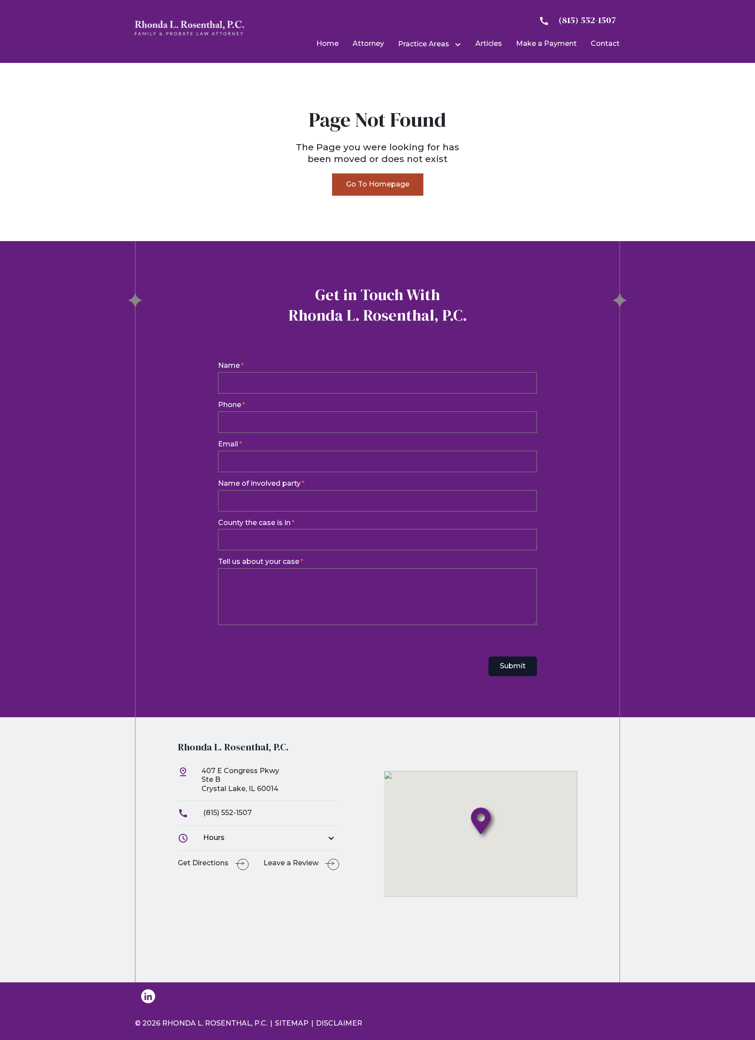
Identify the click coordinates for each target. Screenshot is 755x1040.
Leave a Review (291, 863)
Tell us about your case (258, 561)
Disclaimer (339, 1023)
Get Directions (203, 863)
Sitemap (291, 1023)
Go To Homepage (377, 184)
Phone (229, 405)
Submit (513, 666)
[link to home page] (189, 27)
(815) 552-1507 (226, 813)
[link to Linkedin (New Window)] (148, 996)
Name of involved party (259, 483)
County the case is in (254, 522)
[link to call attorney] (574, 20)
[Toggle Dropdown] (459, 44)
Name (229, 365)
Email (228, 444)
